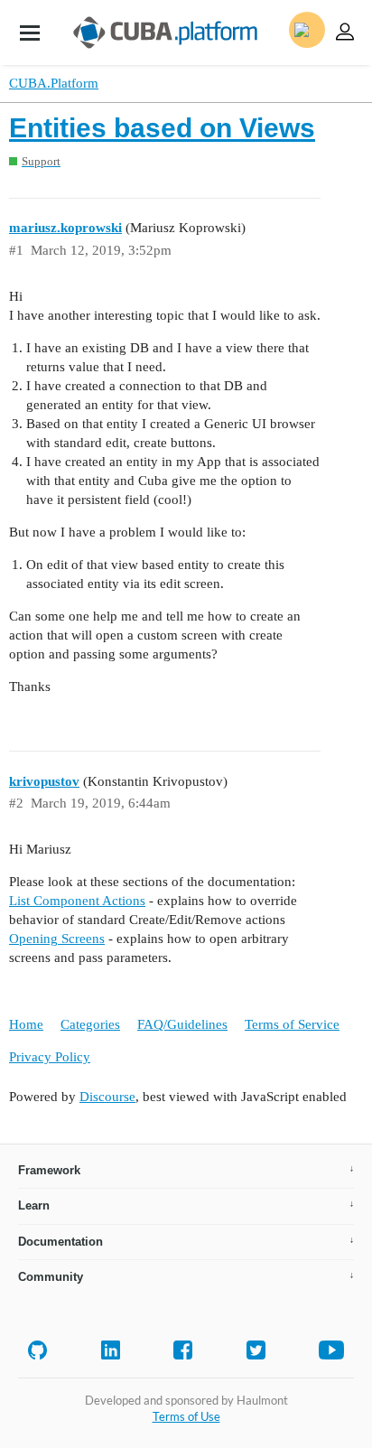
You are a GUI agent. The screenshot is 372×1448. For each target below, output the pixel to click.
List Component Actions (77, 900)
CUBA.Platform (53, 83)
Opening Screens (57, 938)
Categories (90, 1024)
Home (26, 1024)
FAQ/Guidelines (182, 1024)
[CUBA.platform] (30, 32)
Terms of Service (292, 1024)
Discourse (107, 1096)
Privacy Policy (49, 1057)
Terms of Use (186, 1416)
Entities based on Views (162, 128)
